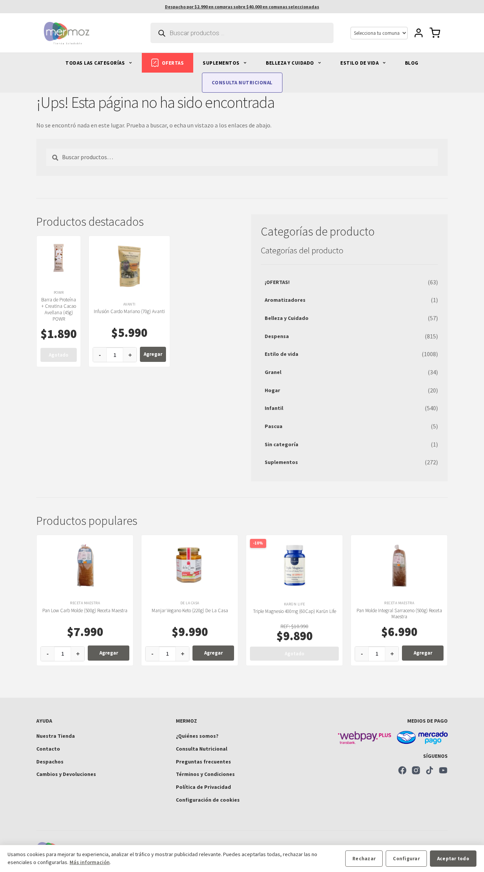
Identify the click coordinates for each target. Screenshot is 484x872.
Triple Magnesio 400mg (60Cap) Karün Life (294, 611)
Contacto (48, 748)
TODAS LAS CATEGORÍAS (95, 63)
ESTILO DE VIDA (360, 63)
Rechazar (363, 858)
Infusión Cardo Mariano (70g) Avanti (129, 311)
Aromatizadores (285, 299)
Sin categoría (281, 444)
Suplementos (281, 462)
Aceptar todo (453, 858)
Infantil (274, 408)
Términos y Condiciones (205, 774)
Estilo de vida (281, 354)
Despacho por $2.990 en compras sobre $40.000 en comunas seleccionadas (242, 6)
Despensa (277, 336)
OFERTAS (173, 63)
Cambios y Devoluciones (66, 774)
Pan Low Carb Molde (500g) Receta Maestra (84, 610)
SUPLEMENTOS (222, 63)
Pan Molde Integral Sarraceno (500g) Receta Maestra (399, 613)
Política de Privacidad (203, 787)
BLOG (412, 63)
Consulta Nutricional (201, 748)
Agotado (58, 355)
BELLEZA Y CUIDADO (290, 63)
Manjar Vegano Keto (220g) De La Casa (190, 610)
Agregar (153, 354)
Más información (90, 862)
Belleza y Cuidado (287, 318)
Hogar (272, 390)
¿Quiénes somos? (197, 735)
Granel (273, 372)
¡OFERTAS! (277, 282)
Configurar (406, 858)
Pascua (273, 426)
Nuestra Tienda (55, 735)
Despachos (50, 761)
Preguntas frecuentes (203, 761)
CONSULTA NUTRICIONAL (242, 82)
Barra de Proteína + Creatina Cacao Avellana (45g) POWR (58, 309)
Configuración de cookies (208, 799)
